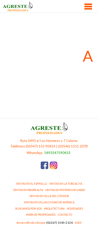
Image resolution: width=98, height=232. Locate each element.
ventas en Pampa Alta (28, 189)
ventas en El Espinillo (31, 183)
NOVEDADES (75, 208)
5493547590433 (57, 153)
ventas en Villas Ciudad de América (49, 202)
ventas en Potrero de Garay (65, 189)
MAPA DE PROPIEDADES (41, 214)
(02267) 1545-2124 (59, 222)
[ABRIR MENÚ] (88, 6)
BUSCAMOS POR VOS (28, 208)
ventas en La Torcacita (65, 183)
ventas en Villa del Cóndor (49, 196)
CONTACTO (65, 214)
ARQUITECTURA (54, 208)
